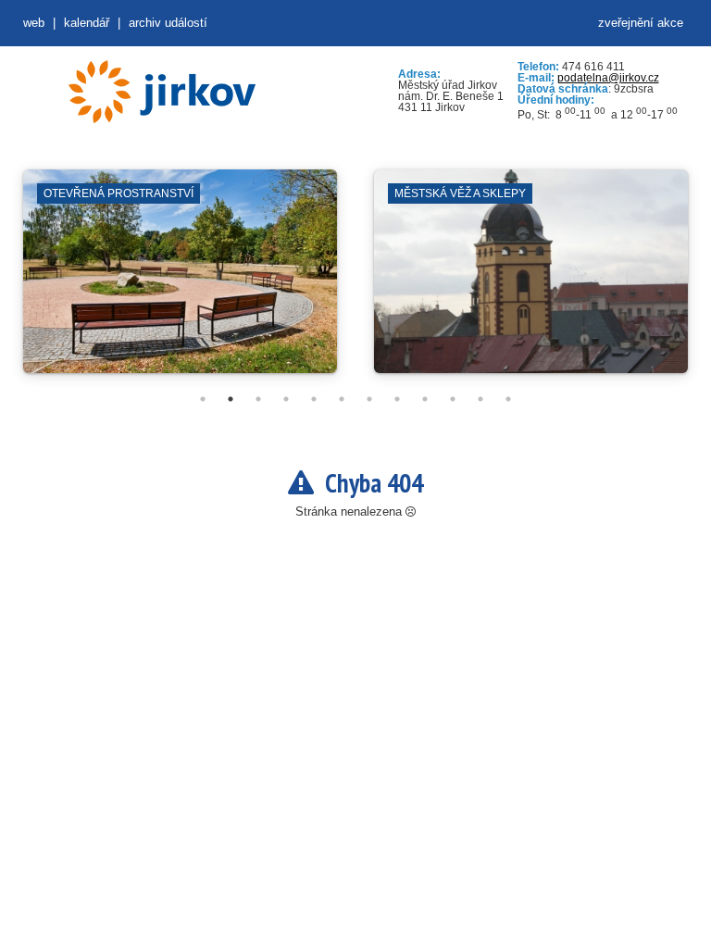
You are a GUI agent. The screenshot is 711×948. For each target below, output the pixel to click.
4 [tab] (286, 399)
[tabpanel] (180, 280)
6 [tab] (341, 399)
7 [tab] (369, 399)
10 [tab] (452, 399)
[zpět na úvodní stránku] (162, 91)
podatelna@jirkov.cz (608, 77)
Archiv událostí (168, 23)
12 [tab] (508, 399)
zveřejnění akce (640, 23)
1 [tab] (202, 399)
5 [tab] (314, 399)
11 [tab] (480, 399)
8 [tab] (397, 399)
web (33, 23)
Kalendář (86, 23)
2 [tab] (230, 399)
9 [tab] (425, 399)
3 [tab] (258, 399)
